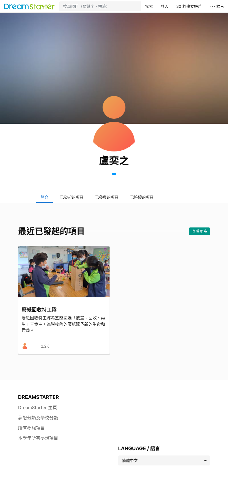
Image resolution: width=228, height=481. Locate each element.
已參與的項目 (106, 197)
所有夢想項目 (31, 428)
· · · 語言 (217, 6)
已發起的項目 (71, 197)
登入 (164, 6)
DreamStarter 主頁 (37, 407)
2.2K (45, 346)
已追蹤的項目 (141, 197)
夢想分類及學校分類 (38, 418)
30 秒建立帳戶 (189, 6)
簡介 (44, 197)
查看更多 (199, 231)
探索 (149, 6)
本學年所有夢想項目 (38, 438)
